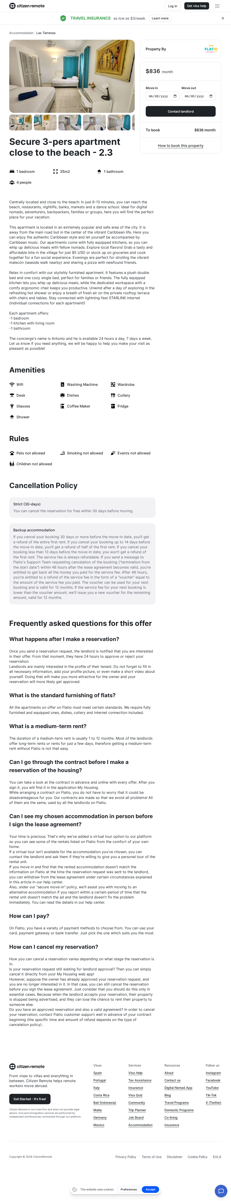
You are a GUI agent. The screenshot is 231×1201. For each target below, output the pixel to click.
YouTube (212, 1088)
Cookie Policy (198, 1157)
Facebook (213, 1080)
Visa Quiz (135, 1095)
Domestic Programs (179, 1110)
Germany (100, 1117)
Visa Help (135, 1073)
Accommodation (21, 33)
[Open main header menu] (217, 5)
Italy (96, 1088)
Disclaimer (174, 1157)
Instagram (213, 1073)
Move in (152, 88)
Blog (167, 1095)
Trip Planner (137, 1110)
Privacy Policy (126, 1157)
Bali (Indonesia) (104, 1102)
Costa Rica (101, 1095)
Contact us (172, 1080)
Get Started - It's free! (30, 1099)
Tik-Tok (211, 1095)
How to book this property (180, 145)
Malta (97, 1110)
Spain (97, 1073)
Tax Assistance (139, 1080)
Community (136, 1102)
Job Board (136, 1117)
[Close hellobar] (223, 18)
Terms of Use (152, 1157)
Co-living (171, 1117)
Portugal (99, 1080)
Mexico (98, 1125)
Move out (189, 88)
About (168, 1073)
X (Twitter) (213, 1102)
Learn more (160, 18)
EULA (217, 1157)
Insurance (135, 1088)
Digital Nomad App (178, 1088)
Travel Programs (176, 1102)
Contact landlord (181, 111)
